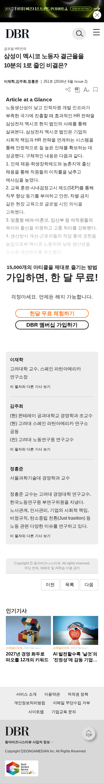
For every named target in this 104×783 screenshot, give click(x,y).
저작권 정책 (78, 694)
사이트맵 (36, 711)
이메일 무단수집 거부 (71, 703)
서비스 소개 (26, 694)
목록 (69, 584)
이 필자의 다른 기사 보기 (30, 387)
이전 (50, 584)
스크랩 (95, 89)
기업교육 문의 (64, 711)
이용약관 (52, 694)
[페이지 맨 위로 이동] (90, 735)
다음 (89, 584)
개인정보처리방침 (29, 703)
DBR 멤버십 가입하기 (52, 325)
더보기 (68, 89)
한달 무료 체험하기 (52, 313)
